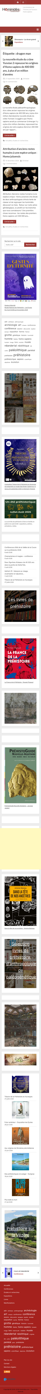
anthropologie (19, 322)
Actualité (8, 140)
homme (9, 338)
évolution (15, 362)
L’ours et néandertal (21, 1271)
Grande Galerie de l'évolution (20, 1022)
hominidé (30, 335)
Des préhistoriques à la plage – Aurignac (20, 1174)
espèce (33, 329)
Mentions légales (10, 1367)
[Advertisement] (20, 848)
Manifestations (9, 1303)
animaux (11, 322)
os (31, 346)
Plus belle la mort (11, 1200)
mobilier (21, 342)
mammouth (16, 1330)
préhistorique (10, 359)
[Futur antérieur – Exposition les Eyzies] (20, 1110)
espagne (20, 1317)
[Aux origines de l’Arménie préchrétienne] (20, 1136)
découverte (26, 329)
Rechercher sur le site (13, 241)
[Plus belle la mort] (20, 1188)
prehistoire (8, 355)
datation (19, 329)
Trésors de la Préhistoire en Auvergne (18, 580)
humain (7, 342)
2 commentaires (11, 164)
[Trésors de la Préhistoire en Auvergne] (20, 1085)
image (12, 342)
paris (13, 1342)
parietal (31, 350)
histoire (24, 335)
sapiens (20, 359)
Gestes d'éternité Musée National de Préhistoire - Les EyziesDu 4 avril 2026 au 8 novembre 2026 (18, 308)
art (19, 324)
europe (7, 332)
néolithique (23, 345)
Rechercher (30, 245)
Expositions (19, 42)
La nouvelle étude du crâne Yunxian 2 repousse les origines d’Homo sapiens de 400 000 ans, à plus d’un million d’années (20, 67)
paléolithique (18, 350)
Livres (6, 1299)
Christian (26, 79)
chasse (24, 325)
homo (16, 339)
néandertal (11, 345)
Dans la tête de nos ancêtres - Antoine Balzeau (20, 928)
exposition (14, 332)
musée (28, 342)
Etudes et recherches (20, 140)
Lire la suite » (10, 135)
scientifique (27, 359)
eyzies (15, 1320)
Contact (6, 1363)
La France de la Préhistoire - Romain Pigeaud (19, 682)
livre (16, 342)
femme (21, 332)
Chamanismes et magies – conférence (19, 556)
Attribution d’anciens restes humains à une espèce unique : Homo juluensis (20, 152)
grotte (8, 335)
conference (31, 325)
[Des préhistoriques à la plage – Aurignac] (20, 1162)
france (27, 332)
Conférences (18, 1274)
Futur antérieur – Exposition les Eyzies (19, 1122)
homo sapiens (25, 339)
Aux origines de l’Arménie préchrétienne (19, 1148)
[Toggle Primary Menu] (37, 29)
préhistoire (21, 355)
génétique (16, 335)
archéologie (11, 325)
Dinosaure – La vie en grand (25, 40)
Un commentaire (11, 82)
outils (6, 350)
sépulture (7, 362)
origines (31, 1334)
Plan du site (8, 1360)
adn (6, 322)
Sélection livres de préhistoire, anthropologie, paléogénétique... (23, 394)
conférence (10, 328)
